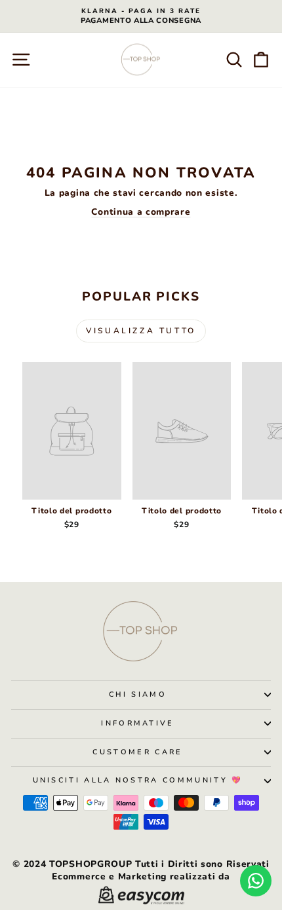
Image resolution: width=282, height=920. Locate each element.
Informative (137, 723)
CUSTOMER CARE (137, 752)
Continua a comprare (140, 212)
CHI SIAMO (138, 694)
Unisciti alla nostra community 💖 (138, 780)
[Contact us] (256, 880)
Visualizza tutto (141, 330)
